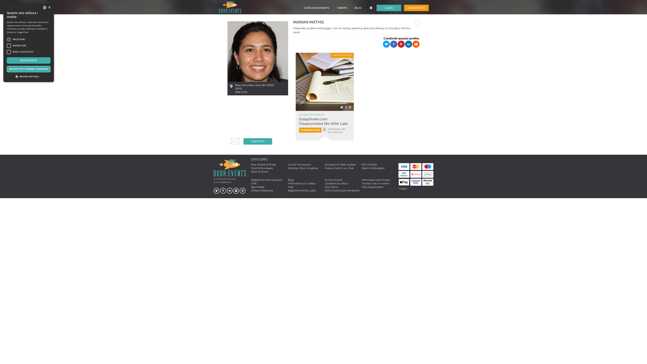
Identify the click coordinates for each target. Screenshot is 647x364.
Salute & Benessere (373, 168)
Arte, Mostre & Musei (263, 164)
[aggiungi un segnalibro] (417, 23)
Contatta (258, 141)
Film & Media (369, 164)
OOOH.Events (228, 179)
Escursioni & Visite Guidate (340, 164)
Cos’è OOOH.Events (316, 7)
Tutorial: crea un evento (375, 183)
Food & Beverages (262, 168)
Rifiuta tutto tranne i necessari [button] (28, 69)
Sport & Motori (259, 171)
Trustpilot (402, 189)
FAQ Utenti (331, 187)
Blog (358, 7)
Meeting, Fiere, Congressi (303, 168)
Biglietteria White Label (302, 190)
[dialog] (28, 42)
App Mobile (257, 187)
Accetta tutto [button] (28, 60)
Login (389, 7)
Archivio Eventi (333, 179)
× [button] (49, 7)
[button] (29, 76)
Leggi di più (22, 32)
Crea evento (416, 7)
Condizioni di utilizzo (336, 183)
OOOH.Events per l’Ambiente (342, 190)
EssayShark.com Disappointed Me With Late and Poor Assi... (323, 121)
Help (291, 187)
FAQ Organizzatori (372, 187)
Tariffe (342, 7)
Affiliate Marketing (262, 190)
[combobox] (44, 7)
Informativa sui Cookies (301, 183)
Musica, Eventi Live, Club (339, 168)
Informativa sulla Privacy (376, 179)
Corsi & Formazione (311, 114)
